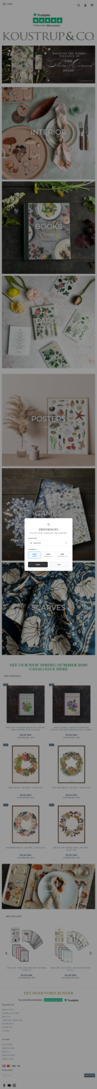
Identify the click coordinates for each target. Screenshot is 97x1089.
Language (32, 538)
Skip (59, 564)
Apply (38, 564)
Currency (32, 549)
